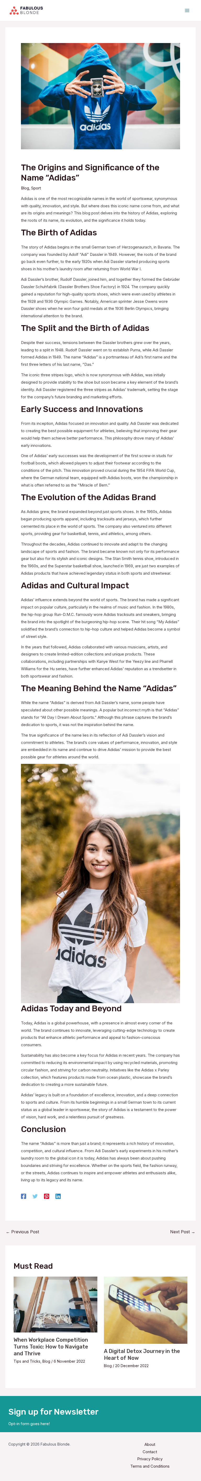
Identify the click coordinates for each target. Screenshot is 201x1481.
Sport (36, 188)
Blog (25, 188)
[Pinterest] (46, 1196)
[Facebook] (23, 1196)
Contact (150, 1451)
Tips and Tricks (27, 1361)
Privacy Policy (150, 1458)
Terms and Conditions (150, 1466)
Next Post (182, 1231)
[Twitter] (35, 1196)
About (149, 1444)
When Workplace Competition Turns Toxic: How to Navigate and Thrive (51, 1347)
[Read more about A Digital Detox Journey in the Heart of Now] (145, 1309)
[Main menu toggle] (187, 10)
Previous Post (22, 1231)
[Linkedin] (58, 1196)
